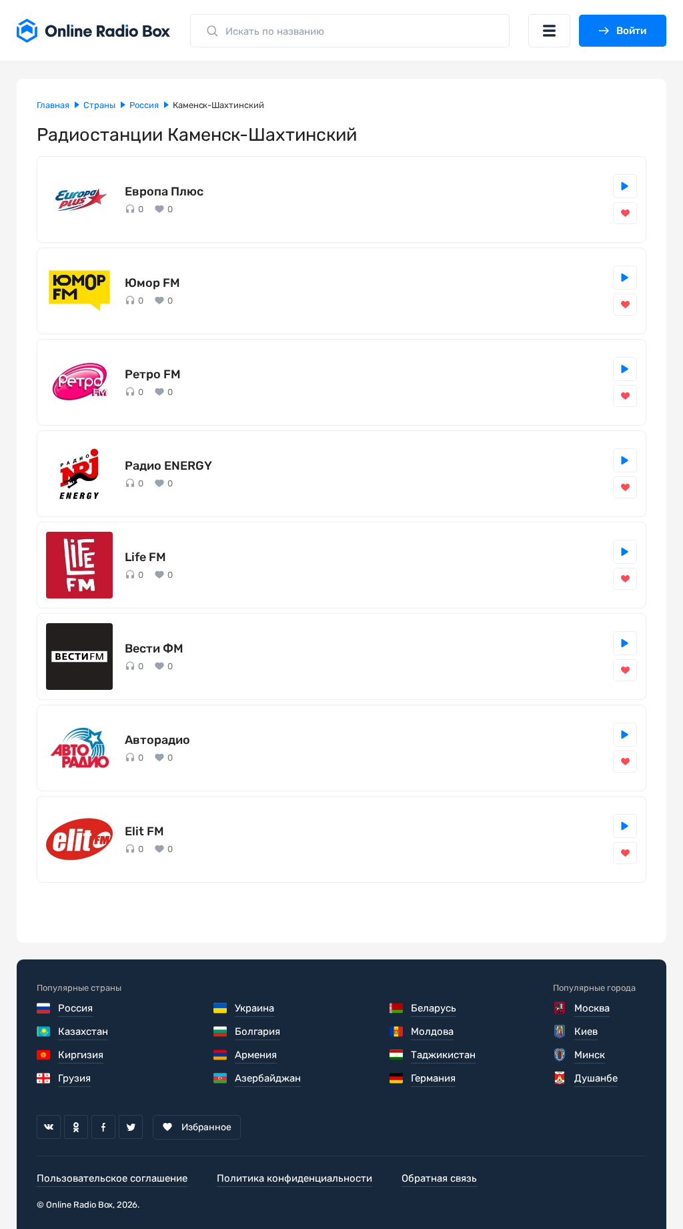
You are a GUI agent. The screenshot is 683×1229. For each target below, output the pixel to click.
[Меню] (549, 30)
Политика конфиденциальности (294, 1178)
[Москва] (560, 1008)
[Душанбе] (560, 1078)
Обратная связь (439, 1178)
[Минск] (560, 1055)
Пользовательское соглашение (112, 1178)
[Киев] (560, 1031)
